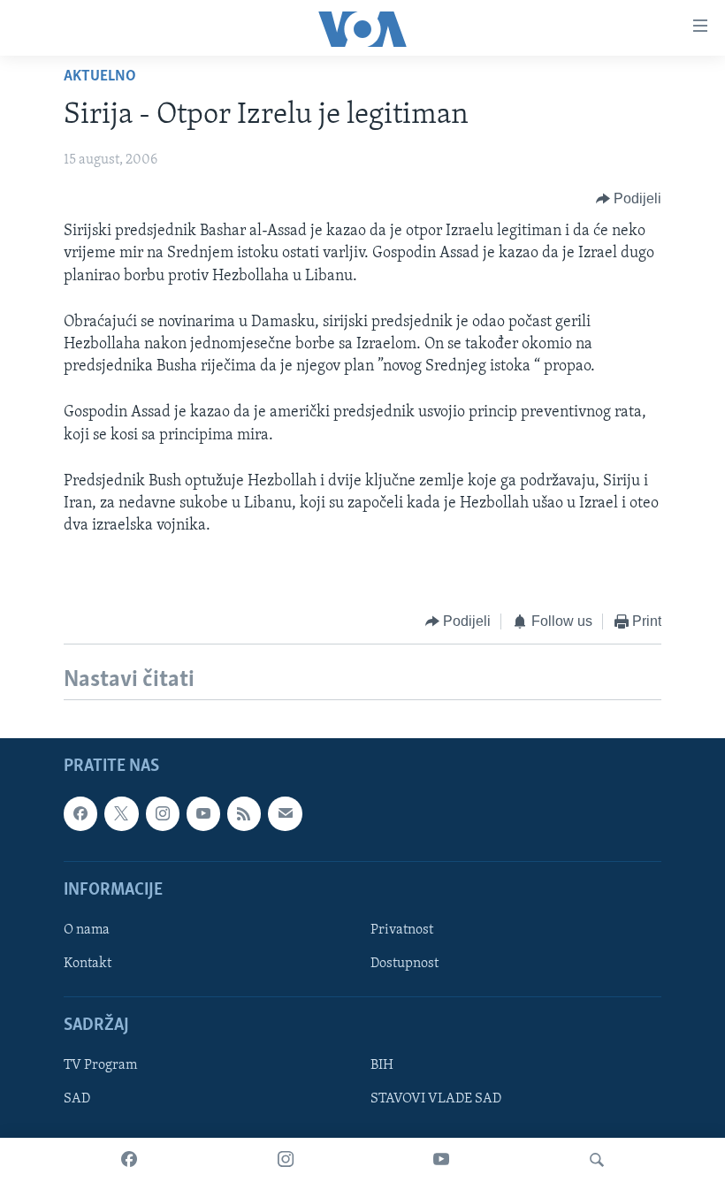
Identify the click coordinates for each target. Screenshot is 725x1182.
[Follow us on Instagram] (162, 813)
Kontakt (87, 964)
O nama (87, 930)
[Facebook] (129, 1160)
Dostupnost (404, 964)
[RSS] (244, 813)
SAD (77, 1099)
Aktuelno (100, 77)
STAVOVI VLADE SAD (435, 1099)
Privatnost (401, 930)
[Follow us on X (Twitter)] (121, 813)
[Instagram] (285, 1160)
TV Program (100, 1065)
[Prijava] (284, 813)
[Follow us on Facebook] (80, 813)
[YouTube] (441, 1160)
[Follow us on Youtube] (203, 813)
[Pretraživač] (596, 1160)
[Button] (629, 198)
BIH (381, 1065)
